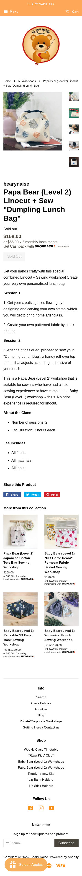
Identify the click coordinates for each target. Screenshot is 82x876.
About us (41, 709)
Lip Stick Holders (41, 786)
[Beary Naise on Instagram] (41, 809)
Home (7, 81)
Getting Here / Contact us (41, 727)
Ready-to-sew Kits (41, 773)
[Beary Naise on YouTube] (51, 809)
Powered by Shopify (64, 857)
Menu (13, 11)
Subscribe (66, 843)
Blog (41, 715)
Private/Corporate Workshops (41, 721)
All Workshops (27, 81)
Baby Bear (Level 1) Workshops (41, 761)
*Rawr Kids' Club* (41, 755)
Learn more (62, 246)
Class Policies (41, 703)
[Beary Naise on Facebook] (30, 809)
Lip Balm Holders (41, 779)
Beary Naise (39, 857)
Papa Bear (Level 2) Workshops (41, 767)
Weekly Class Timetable (41, 749)
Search (41, 697)
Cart (75, 11)
